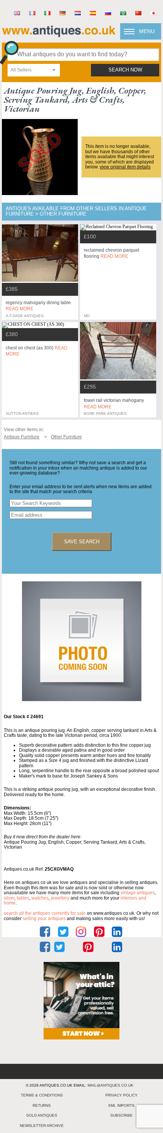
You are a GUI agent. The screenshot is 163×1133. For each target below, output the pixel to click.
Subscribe (121, 1115)
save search (81, 541)
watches (40, 898)
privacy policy (121, 1095)
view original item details (125, 167)
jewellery (60, 898)
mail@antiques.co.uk (110, 1085)
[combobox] (34, 70)
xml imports (121, 1105)
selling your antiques (44, 918)
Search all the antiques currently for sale (45, 913)
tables (23, 898)
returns (42, 1105)
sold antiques (41, 1115)
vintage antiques (138, 892)
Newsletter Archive (42, 1125)
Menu (147, 31)
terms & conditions (42, 1095)
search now (125, 70)
